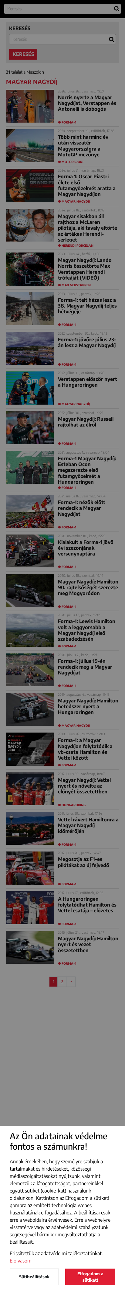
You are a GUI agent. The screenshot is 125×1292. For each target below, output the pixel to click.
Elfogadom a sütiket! (90, 1277)
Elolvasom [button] (21, 1261)
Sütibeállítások (34, 1276)
